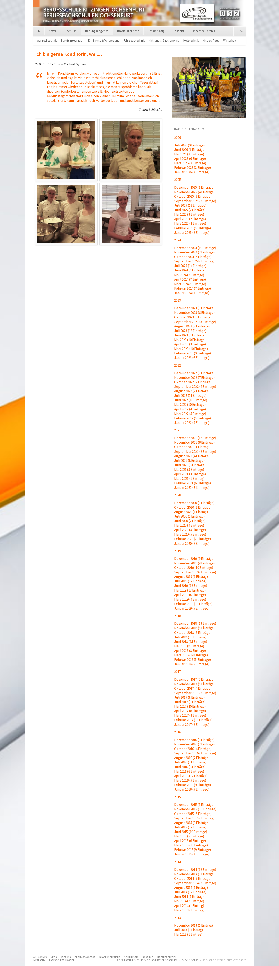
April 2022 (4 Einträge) (190, 409)
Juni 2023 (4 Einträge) (190, 335)
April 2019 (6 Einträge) (190, 595)
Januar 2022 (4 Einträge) (191, 422)
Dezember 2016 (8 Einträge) (194, 739)
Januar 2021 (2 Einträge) (191, 487)
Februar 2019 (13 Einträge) (193, 604)
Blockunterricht (128, 31)
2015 (177, 797)
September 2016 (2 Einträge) (195, 753)
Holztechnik (191, 41)
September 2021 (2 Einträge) (195, 451)
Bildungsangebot (97, 31)
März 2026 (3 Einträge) (190, 163)
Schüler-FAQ (156, 31)
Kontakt (178, 31)
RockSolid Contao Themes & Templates (224, 960)
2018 (177, 616)
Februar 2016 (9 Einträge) (192, 785)
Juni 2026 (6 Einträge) (190, 149)
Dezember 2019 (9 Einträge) (194, 558)
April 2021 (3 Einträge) (190, 474)
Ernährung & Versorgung (103, 41)
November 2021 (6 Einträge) (194, 442)
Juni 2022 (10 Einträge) (190, 400)
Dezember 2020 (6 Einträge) (194, 503)
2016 (177, 732)
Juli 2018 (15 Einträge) (190, 637)
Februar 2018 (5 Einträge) (192, 659)
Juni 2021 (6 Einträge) (190, 465)
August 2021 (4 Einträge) (192, 456)
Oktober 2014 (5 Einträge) (193, 878)
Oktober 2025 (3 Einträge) (193, 196)
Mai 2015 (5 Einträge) (189, 836)
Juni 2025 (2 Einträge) (190, 210)
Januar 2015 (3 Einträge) (191, 854)
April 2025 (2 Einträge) (190, 219)
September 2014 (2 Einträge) (195, 883)
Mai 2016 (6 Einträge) (189, 771)
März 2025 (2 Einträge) (190, 223)
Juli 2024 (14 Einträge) (190, 265)
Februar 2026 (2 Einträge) (192, 167)
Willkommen (38, 31)
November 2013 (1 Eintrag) (193, 925)
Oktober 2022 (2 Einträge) (193, 382)
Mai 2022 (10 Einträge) (190, 404)
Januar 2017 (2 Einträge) (191, 724)
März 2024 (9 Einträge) (190, 284)
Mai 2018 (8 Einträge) (189, 646)
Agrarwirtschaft (47, 41)
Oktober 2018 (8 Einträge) (193, 632)
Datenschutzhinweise (61, 960)
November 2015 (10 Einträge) (195, 809)
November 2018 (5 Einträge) (194, 628)
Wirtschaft (229, 41)
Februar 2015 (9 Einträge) (192, 849)
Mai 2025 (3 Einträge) (189, 214)
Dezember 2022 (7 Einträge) (194, 373)
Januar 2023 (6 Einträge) (191, 357)
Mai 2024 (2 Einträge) (189, 275)
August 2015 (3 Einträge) (192, 822)
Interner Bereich (204, 31)
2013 (177, 918)
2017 (177, 671)
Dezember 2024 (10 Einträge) (195, 247)
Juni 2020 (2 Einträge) (190, 521)
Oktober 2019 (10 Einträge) (193, 567)
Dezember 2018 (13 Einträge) (195, 623)
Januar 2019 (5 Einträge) (191, 608)
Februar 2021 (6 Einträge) (192, 483)
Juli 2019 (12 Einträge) (190, 581)
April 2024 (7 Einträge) (190, 279)
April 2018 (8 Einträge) (190, 650)
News (52, 31)
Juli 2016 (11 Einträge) (190, 762)
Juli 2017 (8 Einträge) (189, 697)
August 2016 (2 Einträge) (192, 757)
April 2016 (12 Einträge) (191, 776)
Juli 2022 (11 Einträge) (190, 395)
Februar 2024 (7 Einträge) (192, 288)
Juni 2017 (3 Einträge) (190, 702)
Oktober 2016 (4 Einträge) (193, 748)
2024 (177, 240)
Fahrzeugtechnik (134, 41)
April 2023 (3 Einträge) (190, 344)
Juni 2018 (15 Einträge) (190, 641)
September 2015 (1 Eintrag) (194, 818)
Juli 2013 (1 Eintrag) (188, 930)
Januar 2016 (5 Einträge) (191, 789)
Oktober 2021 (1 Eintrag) (192, 447)
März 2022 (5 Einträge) (190, 413)
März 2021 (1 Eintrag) (189, 478)
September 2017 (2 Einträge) (195, 693)
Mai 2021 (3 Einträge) (189, 469)
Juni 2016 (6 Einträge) (190, 767)
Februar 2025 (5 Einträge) (192, 228)
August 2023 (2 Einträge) (192, 326)
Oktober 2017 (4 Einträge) (193, 688)
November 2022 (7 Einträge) (194, 377)
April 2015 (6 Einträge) (190, 840)
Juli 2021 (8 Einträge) (189, 460)
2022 (177, 365)
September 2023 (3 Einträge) (195, 321)
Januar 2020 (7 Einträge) (191, 543)
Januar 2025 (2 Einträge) (191, 232)
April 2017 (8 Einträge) (190, 711)
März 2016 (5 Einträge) (190, 780)
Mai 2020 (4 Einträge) (189, 525)
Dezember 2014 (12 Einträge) (195, 869)
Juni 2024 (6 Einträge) (190, 270)
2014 (177, 862)
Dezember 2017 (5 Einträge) (194, 679)
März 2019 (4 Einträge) (190, 599)
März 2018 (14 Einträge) (191, 655)
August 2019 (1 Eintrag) (191, 576)
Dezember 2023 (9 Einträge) (194, 308)
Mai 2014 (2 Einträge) (189, 901)
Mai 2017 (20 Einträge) (190, 706)
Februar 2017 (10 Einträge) (193, 720)
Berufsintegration (72, 41)
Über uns (70, 31)
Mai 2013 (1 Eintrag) (188, 934)
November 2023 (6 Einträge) (194, 312)
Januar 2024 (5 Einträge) (191, 293)
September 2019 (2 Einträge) (195, 572)
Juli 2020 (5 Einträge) (189, 516)
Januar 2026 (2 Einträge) (191, 172)
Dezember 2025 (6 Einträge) (194, 187)
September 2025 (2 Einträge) (195, 201)
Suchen (242, 31)
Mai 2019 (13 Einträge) (190, 590)
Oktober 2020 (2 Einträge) (193, 507)
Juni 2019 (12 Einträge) (190, 585)
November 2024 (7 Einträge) (194, 252)
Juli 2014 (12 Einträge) (190, 892)
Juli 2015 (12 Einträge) (190, 827)
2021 (177, 430)
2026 (177, 137)
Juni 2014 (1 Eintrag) (189, 896)
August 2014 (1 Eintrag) (191, 887)
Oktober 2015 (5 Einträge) (193, 813)
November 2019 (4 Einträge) (194, 563)
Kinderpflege (211, 41)
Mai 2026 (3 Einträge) (189, 154)
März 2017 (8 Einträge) (190, 715)
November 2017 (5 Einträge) (194, 684)
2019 (177, 551)
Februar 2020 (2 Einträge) (192, 539)
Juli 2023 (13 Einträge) (190, 330)
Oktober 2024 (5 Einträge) (193, 256)
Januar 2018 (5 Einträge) (191, 664)
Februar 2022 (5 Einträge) (192, 418)
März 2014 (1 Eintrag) (189, 910)
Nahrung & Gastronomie (163, 41)
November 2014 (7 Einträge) (194, 874)
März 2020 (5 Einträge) (190, 534)
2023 (177, 300)
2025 (177, 179)
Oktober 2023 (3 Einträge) (193, 317)
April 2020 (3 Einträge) (190, 530)
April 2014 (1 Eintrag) (189, 905)
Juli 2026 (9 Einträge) (189, 145)
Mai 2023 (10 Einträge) (190, 339)
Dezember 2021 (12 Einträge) (195, 438)
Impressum (39, 960)
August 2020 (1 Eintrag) (191, 512)
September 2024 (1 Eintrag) (194, 261)
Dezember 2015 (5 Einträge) (194, 804)
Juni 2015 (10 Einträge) (190, 831)
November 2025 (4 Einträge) (194, 192)
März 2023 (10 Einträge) (191, 348)
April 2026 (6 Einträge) (190, 158)
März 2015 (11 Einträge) (191, 845)
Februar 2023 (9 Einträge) (192, 353)
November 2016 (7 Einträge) (194, 744)
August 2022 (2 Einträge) (192, 391)
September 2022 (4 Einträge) (195, 386)
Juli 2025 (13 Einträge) (190, 205)
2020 (177, 495)
